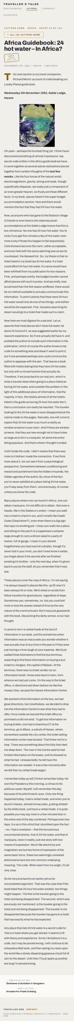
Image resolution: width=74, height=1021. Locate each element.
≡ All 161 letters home (23, 35)
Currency (48, 9)
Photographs (12, 9)
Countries (10, 15)
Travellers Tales (21, 4)
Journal (32, 9)
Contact (31, 1009)
